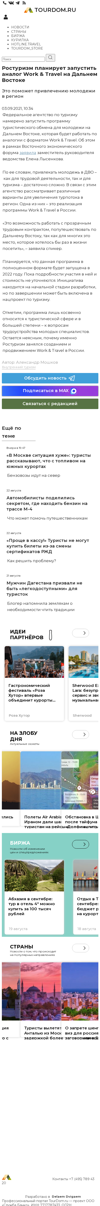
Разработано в (53, 1197)
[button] (76, 633)
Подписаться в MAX (46, 390)
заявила (28, 152)
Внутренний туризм (19, 367)
